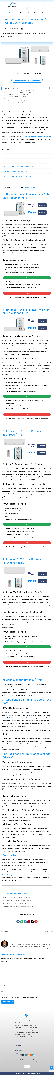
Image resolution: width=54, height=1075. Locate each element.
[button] (27, 8)
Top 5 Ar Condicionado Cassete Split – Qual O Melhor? (18, 903)
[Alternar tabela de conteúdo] (50, 88)
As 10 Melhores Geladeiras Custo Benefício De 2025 (17, 900)
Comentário (4, 961)
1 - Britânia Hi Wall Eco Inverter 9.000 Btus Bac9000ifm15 (18, 91)
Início (6, 12)
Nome (3, 980)
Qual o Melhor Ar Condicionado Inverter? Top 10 (16, 171)
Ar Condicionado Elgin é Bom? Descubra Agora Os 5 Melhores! (19, 166)
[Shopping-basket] (28, 1055)
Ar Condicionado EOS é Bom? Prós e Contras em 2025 (17, 176)
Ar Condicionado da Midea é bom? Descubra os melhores (18, 161)
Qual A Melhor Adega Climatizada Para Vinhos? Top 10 (18, 906)
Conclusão (5, 105)
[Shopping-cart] (26, 1055)
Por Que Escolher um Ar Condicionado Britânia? (15, 103)
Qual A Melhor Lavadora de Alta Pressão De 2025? (17, 898)
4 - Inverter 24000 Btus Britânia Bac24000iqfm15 (15, 97)
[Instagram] (23, 1055)
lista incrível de (12, 875)
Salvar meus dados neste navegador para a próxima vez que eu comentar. (20, 997)
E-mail (3, 985)
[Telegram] (33, 1055)
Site (2, 991)
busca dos (38, 136)
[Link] (21, 1055)
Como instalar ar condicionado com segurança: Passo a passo (20, 156)
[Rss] (31, 1055)
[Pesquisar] (45, 4)
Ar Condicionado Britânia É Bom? (11, 99)
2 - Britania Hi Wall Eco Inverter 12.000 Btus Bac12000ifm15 (18, 93)
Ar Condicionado (13, 12)
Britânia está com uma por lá (20, 718)
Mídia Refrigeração (30, 187)
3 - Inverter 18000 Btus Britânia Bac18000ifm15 (15, 95)
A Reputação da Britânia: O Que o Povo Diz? (14, 101)
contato (21, 1062)
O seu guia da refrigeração (27, 1020)
